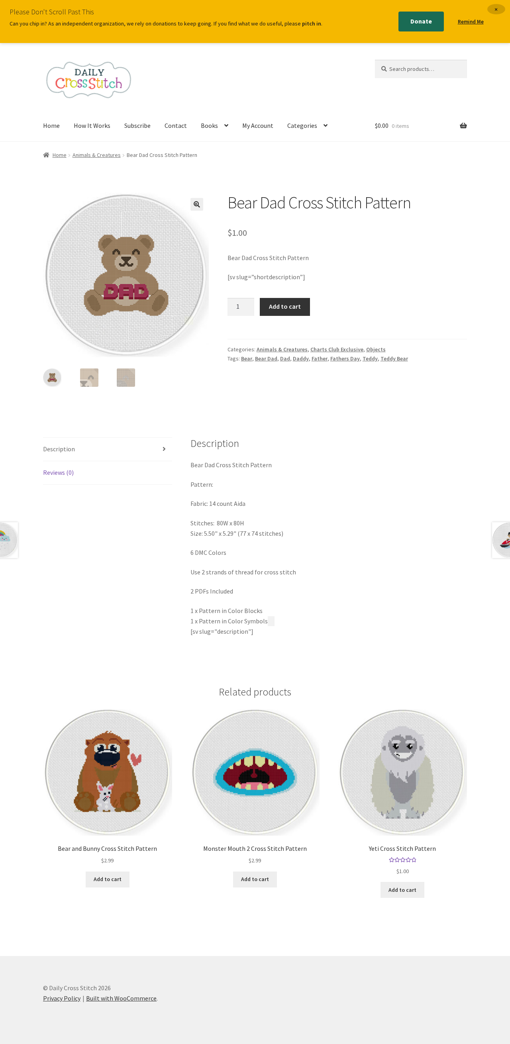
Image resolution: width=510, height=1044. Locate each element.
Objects (376, 349)
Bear (246, 358)
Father (320, 358)
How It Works (92, 125)
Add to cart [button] (108, 879)
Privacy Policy (61, 998)
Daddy (301, 358)
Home (51, 125)
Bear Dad (266, 358)
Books (209, 125)
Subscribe (137, 125)
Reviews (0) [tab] (58, 472)
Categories (302, 125)
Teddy (370, 358)
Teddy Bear (394, 358)
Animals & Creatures (97, 155)
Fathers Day (345, 358)
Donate (421, 21)
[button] (196, 204)
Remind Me (471, 21)
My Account (257, 125)
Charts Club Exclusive (336, 349)
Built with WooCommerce (121, 998)
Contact (176, 125)
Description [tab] (59, 449)
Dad (285, 358)
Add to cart (285, 306)
